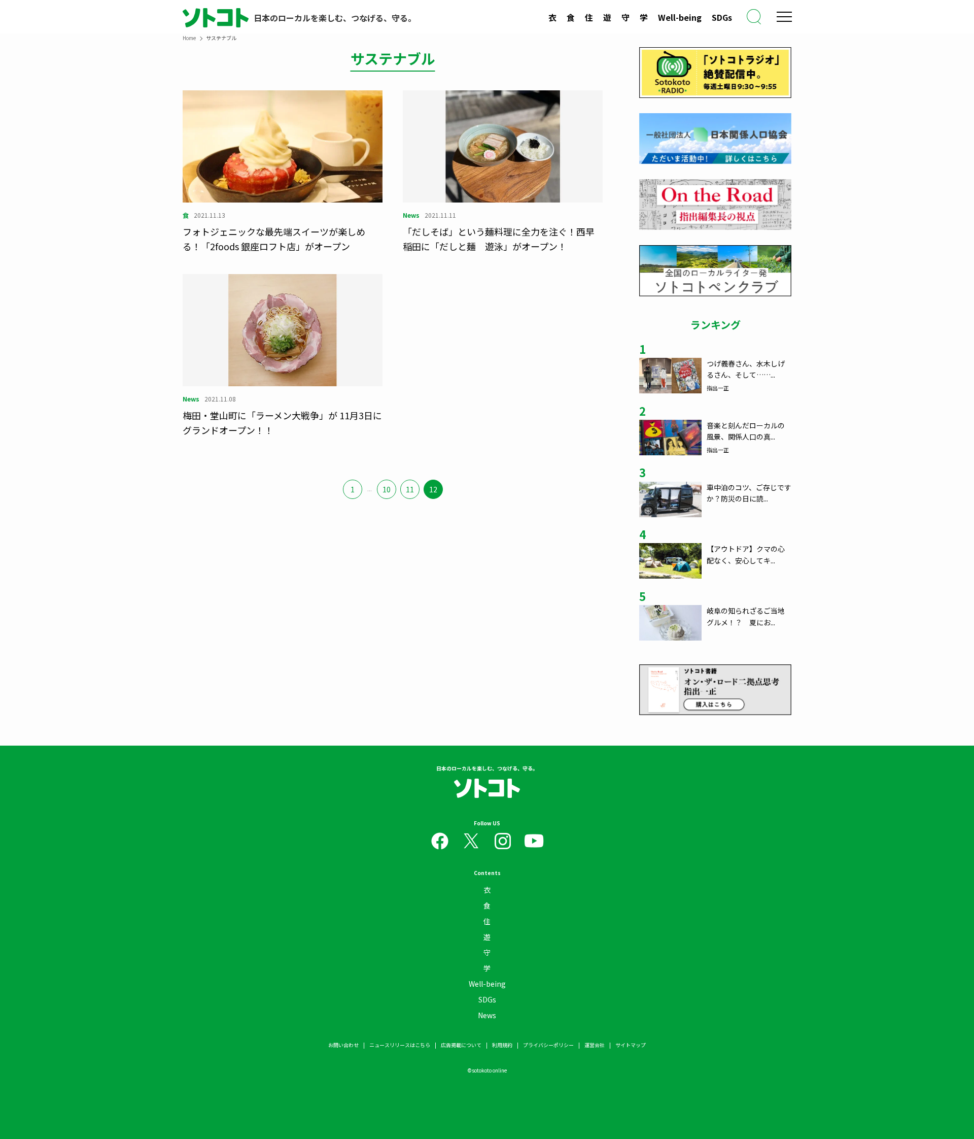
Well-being (680, 17)
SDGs (722, 17)
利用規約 (502, 1045)
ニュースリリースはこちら (399, 1045)
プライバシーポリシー (548, 1045)
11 (410, 489)
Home (189, 38)
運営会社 (594, 1045)
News (487, 1015)
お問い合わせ (343, 1045)
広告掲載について (461, 1045)
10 (386, 489)
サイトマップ (630, 1045)
